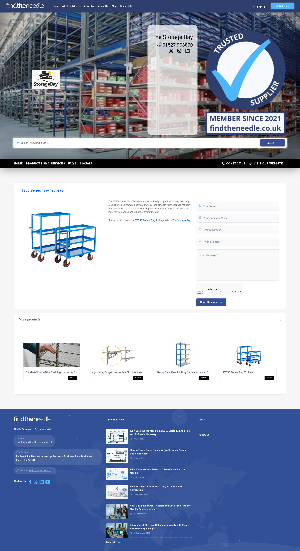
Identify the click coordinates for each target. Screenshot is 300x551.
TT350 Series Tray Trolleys (150, 220)
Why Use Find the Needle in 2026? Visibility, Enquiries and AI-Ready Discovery (160, 432)
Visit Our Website (267, 163)
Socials (86, 163)
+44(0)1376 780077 (40, 470)
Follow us (204, 434)
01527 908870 (177, 45)
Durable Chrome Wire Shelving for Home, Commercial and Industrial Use (67, 372)
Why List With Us (71, 6)
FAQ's (72, 163)
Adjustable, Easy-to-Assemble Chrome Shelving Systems (124, 372)
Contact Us (126, 6)
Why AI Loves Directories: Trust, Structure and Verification (156, 488)
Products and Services (45, 163)
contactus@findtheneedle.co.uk (34, 442)
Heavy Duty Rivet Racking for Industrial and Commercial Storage (194, 372)
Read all (111, 542)
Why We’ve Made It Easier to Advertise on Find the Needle (157, 471)
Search (271, 142)
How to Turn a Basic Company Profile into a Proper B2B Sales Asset (158, 452)
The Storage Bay (172, 37)
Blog (114, 6)
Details (72, 378)
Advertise (89, 6)
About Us (103, 6)
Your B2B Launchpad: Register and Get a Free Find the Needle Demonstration (160, 507)
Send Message (209, 302)
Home (55, 6)
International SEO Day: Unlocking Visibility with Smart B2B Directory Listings (159, 527)
